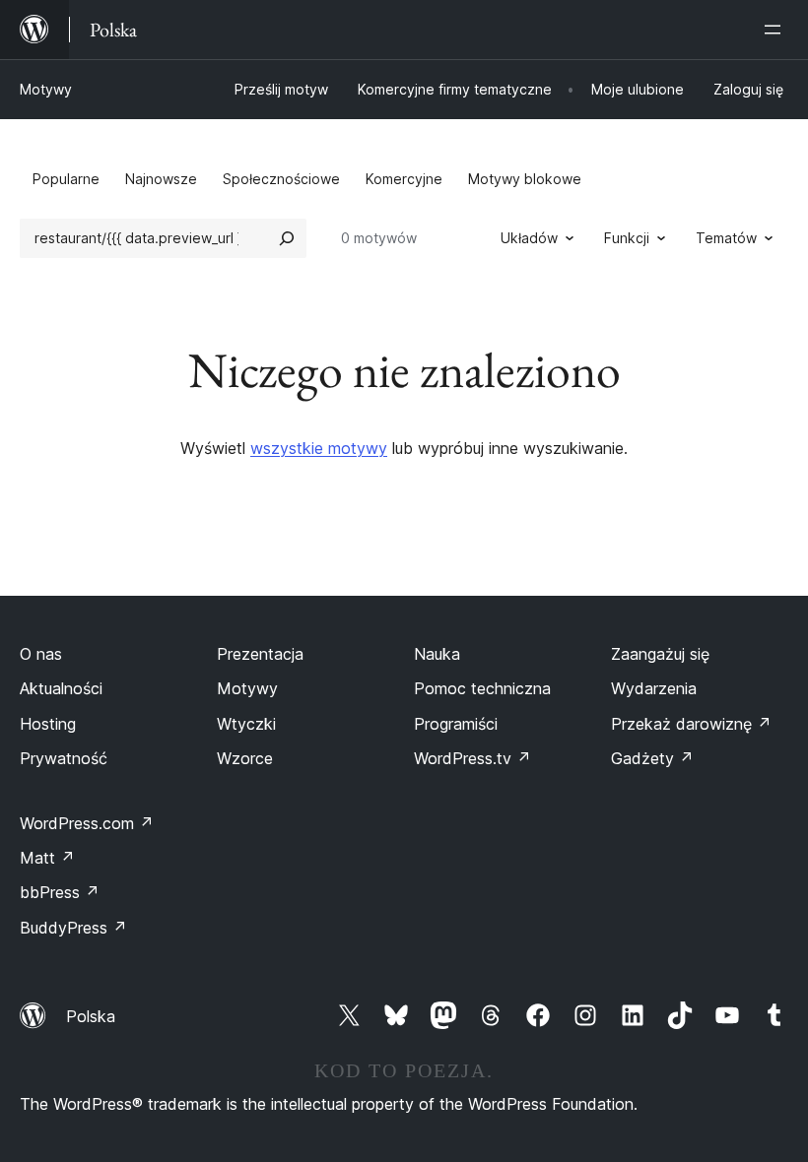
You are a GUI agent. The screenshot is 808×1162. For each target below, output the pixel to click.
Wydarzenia (654, 688)
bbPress (60, 892)
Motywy (46, 89)
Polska (90, 1016)
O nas (41, 654)
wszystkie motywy (318, 448)
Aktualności (61, 688)
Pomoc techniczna (482, 688)
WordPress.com (87, 823)
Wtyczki (246, 724)
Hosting (48, 724)
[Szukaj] (286, 238)
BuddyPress (73, 927)
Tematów (726, 237)
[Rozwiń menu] (776, 29)
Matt (47, 858)
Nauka (437, 654)
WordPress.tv (472, 758)
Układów (529, 237)
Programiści (456, 724)
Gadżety (652, 758)
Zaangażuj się (660, 654)
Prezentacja (260, 654)
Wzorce (245, 758)
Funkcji (626, 237)
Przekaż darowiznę (691, 724)
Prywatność (63, 758)
